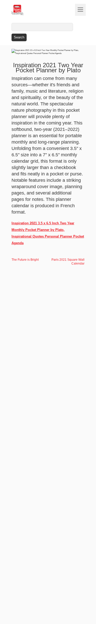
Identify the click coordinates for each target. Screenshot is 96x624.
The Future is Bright (25, 259)
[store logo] (27, 10)
